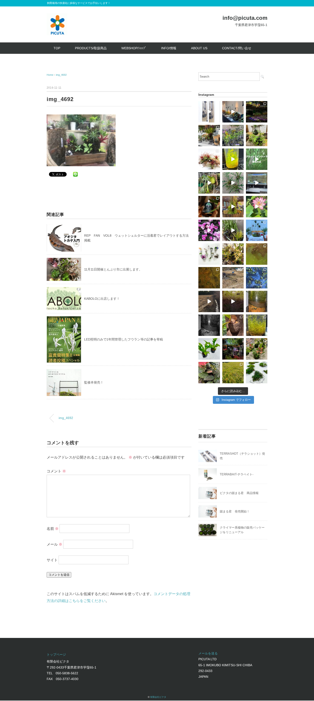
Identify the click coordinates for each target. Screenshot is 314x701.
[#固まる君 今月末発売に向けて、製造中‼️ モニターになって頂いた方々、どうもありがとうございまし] (233, 325)
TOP (57, 48)
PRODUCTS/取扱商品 (91, 48)
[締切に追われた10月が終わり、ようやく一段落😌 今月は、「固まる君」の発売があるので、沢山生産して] (233, 349)
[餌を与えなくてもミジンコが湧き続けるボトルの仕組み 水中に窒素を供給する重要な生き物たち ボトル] (256, 254)
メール (54, 544)
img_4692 (61, 74)
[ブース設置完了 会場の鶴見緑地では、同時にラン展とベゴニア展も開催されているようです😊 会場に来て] (209, 135)
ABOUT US (199, 48)
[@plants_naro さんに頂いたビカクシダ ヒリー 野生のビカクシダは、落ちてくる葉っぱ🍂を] (209, 183)
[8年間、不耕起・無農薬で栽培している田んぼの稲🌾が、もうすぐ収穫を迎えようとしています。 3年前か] (233, 372)
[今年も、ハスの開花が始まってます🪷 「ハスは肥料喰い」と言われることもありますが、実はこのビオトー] (256, 206)
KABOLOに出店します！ (102, 298)
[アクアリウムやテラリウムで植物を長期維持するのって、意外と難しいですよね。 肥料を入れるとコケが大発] (209, 206)
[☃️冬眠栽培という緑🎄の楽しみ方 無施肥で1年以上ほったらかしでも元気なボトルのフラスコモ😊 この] (233, 159)
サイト (52, 560)
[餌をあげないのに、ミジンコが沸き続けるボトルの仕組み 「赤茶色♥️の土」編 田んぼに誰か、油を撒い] (256, 277)
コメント (56, 471)
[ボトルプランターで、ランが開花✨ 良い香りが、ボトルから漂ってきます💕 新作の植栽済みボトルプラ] (233, 254)
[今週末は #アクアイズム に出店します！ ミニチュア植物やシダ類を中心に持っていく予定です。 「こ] (209, 254)
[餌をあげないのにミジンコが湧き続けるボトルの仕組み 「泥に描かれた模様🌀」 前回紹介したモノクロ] (256, 301)
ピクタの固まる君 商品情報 (239, 493)
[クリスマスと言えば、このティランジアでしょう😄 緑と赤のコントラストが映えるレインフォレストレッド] (209, 159)
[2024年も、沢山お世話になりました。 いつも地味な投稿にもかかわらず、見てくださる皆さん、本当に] (209, 301)
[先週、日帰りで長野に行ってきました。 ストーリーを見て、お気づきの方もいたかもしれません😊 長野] (256, 183)
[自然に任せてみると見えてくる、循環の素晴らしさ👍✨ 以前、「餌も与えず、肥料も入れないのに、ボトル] (233, 230)
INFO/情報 (168, 48)
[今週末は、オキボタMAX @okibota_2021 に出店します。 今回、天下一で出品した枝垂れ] (233, 183)
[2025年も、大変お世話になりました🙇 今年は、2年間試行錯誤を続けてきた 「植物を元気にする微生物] (256, 135)
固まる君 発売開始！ (235, 511)
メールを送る (208, 653)
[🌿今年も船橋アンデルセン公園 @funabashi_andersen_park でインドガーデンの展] (233, 111)
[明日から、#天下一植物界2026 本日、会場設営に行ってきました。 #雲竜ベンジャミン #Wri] (256, 111)
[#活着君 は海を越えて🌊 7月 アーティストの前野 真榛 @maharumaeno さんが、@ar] (256, 372)
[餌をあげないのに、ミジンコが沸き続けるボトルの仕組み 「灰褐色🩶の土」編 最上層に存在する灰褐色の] (233, 301)
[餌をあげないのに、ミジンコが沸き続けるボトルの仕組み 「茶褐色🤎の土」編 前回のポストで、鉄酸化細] (209, 277)
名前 (53, 528)
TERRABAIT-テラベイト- (236, 474)
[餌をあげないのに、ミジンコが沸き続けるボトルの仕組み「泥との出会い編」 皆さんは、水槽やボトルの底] (209, 325)
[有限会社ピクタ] (57, 17)
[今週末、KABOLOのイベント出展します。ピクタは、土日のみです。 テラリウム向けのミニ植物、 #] (209, 372)
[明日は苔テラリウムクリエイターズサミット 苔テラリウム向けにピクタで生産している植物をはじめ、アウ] (233, 135)
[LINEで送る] (75, 174)
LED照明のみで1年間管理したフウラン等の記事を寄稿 (123, 339)
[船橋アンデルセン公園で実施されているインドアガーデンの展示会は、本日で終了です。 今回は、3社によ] (233, 206)
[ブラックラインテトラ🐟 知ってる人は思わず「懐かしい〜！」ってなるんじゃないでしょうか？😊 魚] (256, 159)
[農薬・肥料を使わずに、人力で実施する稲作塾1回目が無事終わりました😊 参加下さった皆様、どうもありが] (233, 277)
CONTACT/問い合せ (236, 48)
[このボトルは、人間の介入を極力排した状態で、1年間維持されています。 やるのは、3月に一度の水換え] (256, 325)
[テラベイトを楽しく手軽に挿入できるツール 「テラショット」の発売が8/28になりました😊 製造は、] (209, 111)
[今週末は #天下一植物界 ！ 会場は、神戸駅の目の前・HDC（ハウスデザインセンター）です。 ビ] (209, 230)
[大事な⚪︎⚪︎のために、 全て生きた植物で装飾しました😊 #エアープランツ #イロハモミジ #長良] (256, 230)
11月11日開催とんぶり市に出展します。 (113, 269)
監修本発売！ (93, 382)
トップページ (56, 654)
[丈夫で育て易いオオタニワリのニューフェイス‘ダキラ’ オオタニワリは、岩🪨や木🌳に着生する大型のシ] (209, 349)
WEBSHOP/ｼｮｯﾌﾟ (133, 48)
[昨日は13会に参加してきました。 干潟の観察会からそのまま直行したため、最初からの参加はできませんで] (256, 349)
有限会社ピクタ (158, 697)
